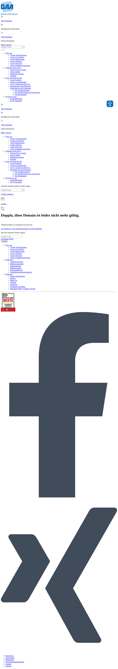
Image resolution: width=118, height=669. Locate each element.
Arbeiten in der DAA (13, 68)
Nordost (13, 283)
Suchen (4, 241)
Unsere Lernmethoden (18, 82)
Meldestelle (10, 660)
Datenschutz (10, 658)
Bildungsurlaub (15, 268)
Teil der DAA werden (18, 70)
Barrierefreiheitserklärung (15, 662)
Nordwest (13, 285)
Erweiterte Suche (7, 239)
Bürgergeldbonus (16, 270)
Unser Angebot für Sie (14, 78)
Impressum (9, 656)
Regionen (9, 274)
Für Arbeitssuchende (22, 90)
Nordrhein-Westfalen (17, 287)
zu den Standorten (35, 229)
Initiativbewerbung (17, 74)
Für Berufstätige (21, 95)
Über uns (9, 53)
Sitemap (8, 666)
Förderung (9, 260)
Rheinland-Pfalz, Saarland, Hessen (22, 289)
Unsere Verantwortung (18, 55)
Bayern (12, 278)
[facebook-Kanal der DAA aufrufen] (59, 497)
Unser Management (17, 59)
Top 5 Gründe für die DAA (20, 84)
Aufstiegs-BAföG (16, 262)
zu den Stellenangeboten (19, 229)
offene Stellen (15, 72)
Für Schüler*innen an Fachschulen (27, 92)
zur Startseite (5, 229)
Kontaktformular (16, 99)
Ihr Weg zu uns (11, 97)
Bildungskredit (15, 266)
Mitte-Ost (13, 280)
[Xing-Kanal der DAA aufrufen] (59, 652)
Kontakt (8, 664)
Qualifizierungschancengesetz (21, 272)
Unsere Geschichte (17, 57)
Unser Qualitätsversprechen (20, 66)
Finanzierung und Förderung (20, 86)
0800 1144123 (6, 45)
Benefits (13, 76)
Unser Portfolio (15, 80)
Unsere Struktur (16, 61)
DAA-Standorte (16, 101)
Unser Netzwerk (16, 63)
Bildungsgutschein (17, 264)
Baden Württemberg (17, 276)
